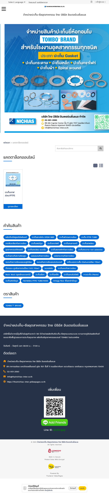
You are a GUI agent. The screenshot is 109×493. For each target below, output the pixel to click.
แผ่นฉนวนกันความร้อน (40, 255)
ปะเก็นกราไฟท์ (53, 243)
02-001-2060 (13, 371)
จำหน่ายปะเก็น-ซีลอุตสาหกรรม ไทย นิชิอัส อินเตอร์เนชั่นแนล (57, 442)
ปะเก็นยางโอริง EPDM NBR (43, 237)
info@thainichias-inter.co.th (19, 376)
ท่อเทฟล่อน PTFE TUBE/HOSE (35, 280)
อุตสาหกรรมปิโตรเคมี (14, 249)
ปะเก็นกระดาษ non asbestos (90, 249)
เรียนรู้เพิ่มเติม (49, 490)
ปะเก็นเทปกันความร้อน (67, 268)
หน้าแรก (6, 142)
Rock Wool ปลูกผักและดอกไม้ (18, 274)
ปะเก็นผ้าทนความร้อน (67, 237)
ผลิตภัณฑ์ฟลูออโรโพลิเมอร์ (16, 237)
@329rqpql (59, 430)
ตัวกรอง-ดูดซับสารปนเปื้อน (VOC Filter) (22, 268)
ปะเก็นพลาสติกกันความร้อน (62, 249)
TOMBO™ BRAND (13, 305)
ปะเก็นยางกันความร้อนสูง (16, 255)
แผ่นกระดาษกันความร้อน (64, 255)
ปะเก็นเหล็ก (54, 274)
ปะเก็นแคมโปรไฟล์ (71, 274)
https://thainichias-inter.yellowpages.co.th (26, 381)
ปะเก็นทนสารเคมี (70, 243)
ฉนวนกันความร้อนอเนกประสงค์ (49, 262)
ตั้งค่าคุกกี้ (73, 488)
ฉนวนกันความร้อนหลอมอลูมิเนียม (19, 262)
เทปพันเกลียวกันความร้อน (16, 243)
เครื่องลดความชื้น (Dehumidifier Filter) (83, 262)
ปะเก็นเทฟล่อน (88, 243)
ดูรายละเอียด (13, 206)
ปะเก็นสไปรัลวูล (12, 280)
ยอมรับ (82, 488)
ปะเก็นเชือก (40, 274)
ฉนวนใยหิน (48, 268)
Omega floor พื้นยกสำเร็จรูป (65, 280)
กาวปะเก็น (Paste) (91, 274)
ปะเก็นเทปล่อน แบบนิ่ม (37, 249)
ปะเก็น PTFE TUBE (89, 237)
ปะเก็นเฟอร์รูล (36, 243)
